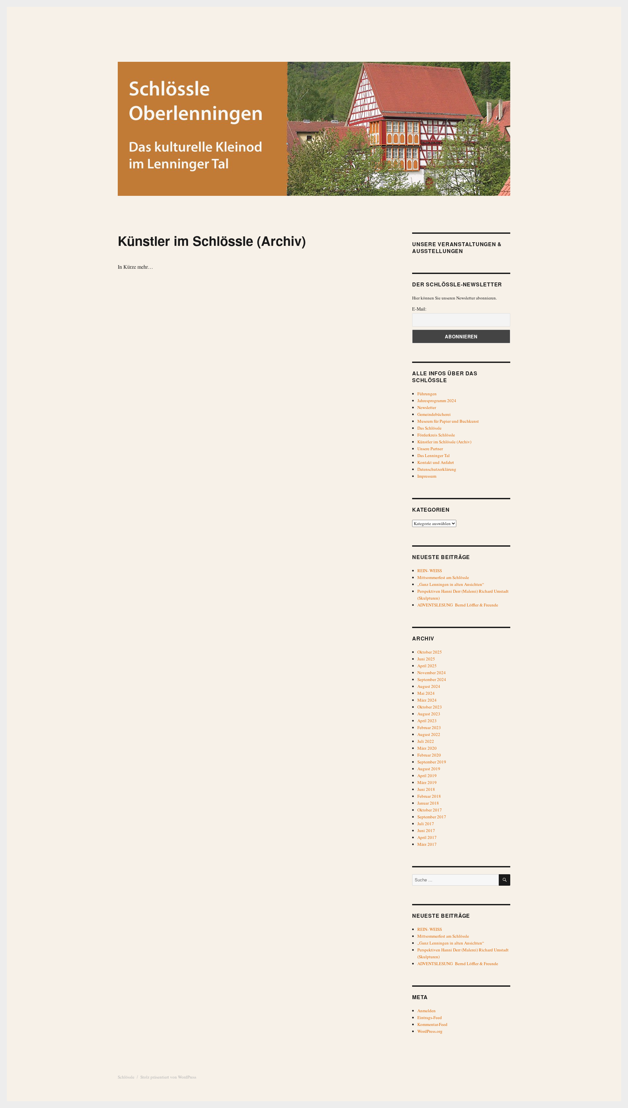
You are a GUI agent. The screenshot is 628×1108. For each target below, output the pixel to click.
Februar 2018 (429, 796)
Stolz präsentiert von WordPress (168, 1077)
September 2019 (431, 762)
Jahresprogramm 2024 (436, 400)
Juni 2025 (426, 659)
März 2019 (427, 782)
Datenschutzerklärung (436, 469)
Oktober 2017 (429, 810)
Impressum (426, 476)
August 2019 (428, 769)
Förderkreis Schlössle (436, 435)
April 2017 (427, 837)
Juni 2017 (426, 830)
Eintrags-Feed (429, 1017)
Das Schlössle (429, 428)
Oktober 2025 (429, 652)
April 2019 (427, 775)
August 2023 (428, 714)
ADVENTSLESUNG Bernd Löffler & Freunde (457, 605)
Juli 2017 (425, 824)
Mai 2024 (426, 693)
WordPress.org (430, 1031)
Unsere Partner (430, 449)
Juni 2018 (426, 789)
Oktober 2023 (429, 707)
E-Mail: (419, 309)
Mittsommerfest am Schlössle (443, 577)
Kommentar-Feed (432, 1024)
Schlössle (126, 1077)
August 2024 (428, 686)
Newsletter (426, 407)
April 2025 (427, 666)
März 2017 (427, 844)
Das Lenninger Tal (433, 455)
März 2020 (427, 748)
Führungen (427, 394)
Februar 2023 (429, 727)
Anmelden (426, 1011)
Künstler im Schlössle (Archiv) (444, 442)
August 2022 (428, 734)
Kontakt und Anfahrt (435, 462)
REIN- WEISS (429, 570)
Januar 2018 (428, 803)
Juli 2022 (425, 741)
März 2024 (427, 700)
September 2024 (431, 679)
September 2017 (431, 817)
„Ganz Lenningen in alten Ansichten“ (450, 584)
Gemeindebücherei (434, 414)
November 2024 (431, 672)
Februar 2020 (429, 755)
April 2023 (427, 721)
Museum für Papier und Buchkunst (448, 421)
